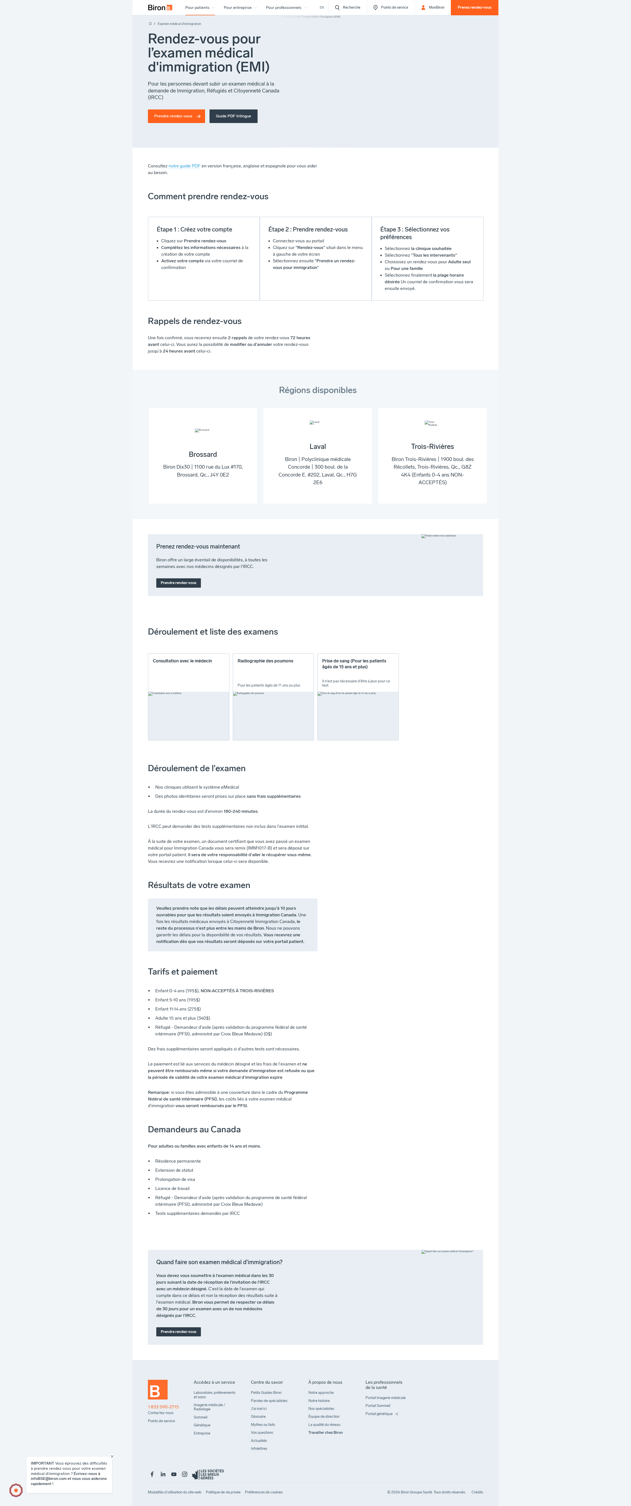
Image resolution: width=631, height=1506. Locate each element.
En (322, 7)
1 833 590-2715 (163, 1407)
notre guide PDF (184, 166)
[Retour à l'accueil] (150, 23)
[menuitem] (160, 7)
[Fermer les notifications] (112, 1456)
